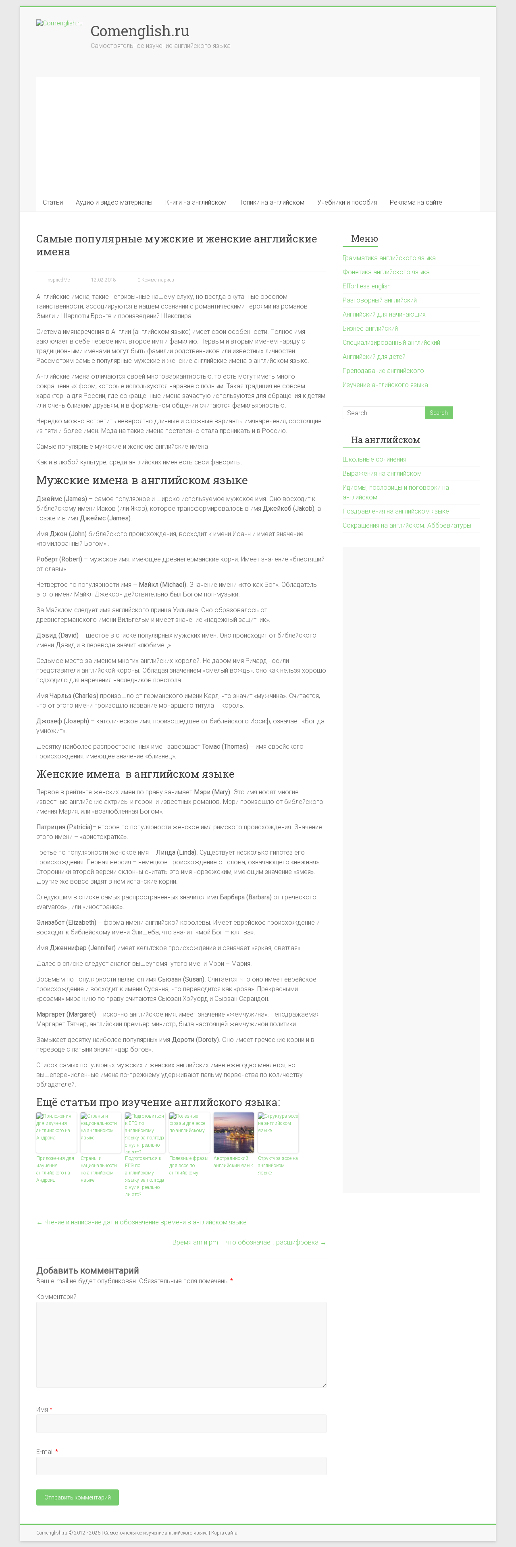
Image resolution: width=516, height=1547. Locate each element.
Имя (44, 1409)
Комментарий (56, 1297)
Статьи (53, 202)
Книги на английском (196, 202)
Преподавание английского (383, 371)
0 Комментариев (155, 280)
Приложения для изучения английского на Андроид (55, 1169)
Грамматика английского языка (389, 258)
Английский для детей (374, 356)
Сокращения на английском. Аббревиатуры (407, 525)
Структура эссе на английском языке (278, 1166)
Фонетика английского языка (386, 272)
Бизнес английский (370, 328)
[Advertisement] (258, 133)
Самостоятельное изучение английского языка (156, 1533)
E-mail (47, 1452)
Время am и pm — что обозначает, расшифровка (250, 1242)
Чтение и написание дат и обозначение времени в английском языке (141, 1222)
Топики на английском (271, 202)
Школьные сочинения (374, 459)
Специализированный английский (391, 342)
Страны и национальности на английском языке (99, 1169)
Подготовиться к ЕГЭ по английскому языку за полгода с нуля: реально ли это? (144, 1176)
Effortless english (367, 286)
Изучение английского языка (385, 385)
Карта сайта (224, 1533)
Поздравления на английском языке (396, 511)
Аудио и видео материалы (114, 202)
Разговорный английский (380, 300)
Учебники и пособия (347, 202)
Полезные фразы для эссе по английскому (188, 1166)
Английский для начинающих (384, 314)
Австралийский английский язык (233, 1162)
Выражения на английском (382, 473)
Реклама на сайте (416, 202)
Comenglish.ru (140, 30)
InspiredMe (57, 280)
